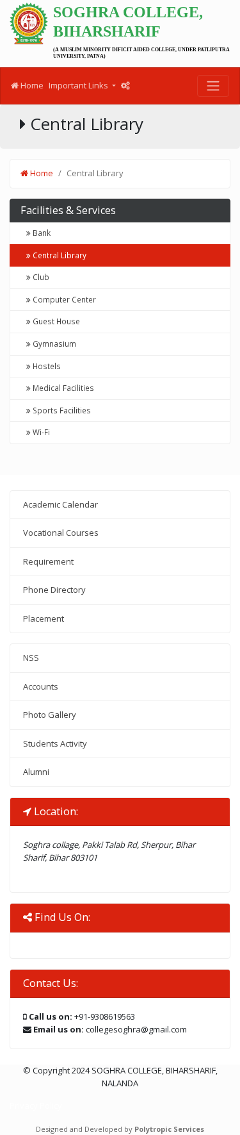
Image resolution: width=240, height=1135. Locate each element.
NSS (31, 657)
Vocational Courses (61, 532)
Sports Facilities (61, 410)
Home (31, 85)
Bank (41, 233)
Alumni (36, 771)
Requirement (48, 561)
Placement (43, 618)
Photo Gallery (49, 714)
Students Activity (55, 743)
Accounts (40, 686)
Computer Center (63, 299)
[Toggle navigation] (213, 86)
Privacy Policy (36, 1105)
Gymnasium (53, 343)
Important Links (79, 85)
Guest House (55, 321)
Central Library (58, 255)
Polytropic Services (169, 1129)
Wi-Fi (40, 432)
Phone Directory (54, 589)
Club (40, 277)
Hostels (46, 366)
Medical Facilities (62, 388)
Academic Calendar (60, 504)
